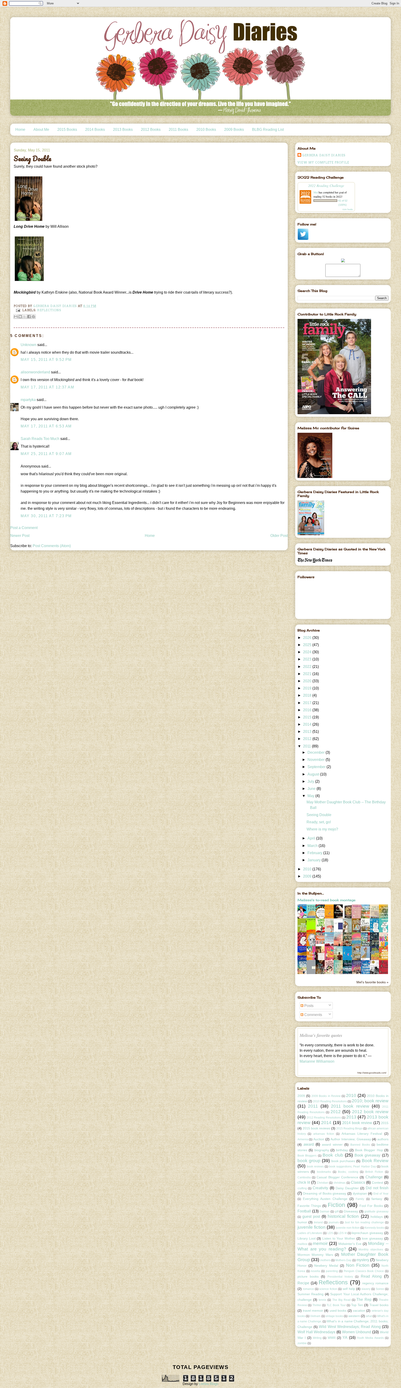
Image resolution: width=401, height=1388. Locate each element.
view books (347, 209)
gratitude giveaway (376, 1211)
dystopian (360, 1193)
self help (349, 1289)
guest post (311, 1216)
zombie (302, 1343)
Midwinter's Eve (350, 1244)
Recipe (303, 1283)
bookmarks (324, 1171)
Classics (358, 1182)
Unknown (28, 345)
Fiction (336, 1205)
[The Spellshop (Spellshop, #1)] (348, 918)
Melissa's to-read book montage (327, 900)
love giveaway (372, 1238)
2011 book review (350, 1106)
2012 (307, 739)
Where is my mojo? (322, 829)
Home (20, 129)
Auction (318, 1139)
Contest (377, 1182)
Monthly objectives (371, 1249)
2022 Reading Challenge (326, 185)
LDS (330, 1233)
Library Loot (307, 1238)
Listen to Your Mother (338, 1238)
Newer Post (19, 536)
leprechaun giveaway (367, 1233)
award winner (332, 1144)
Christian (322, 1182)
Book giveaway (368, 1155)
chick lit (304, 1182)
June (312, 789)
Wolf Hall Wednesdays (316, 1332)
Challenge (374, 1177)
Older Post (279, 536)
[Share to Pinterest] (33, 316)
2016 (307, 710)
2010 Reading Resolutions (330, 1101)
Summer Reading (310, 1294)
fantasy (377, 1199)
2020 (307, 681)
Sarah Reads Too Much (40, 439)
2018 (307, 695)
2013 (307, 732)
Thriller (316, 1305)
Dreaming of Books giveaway (324, 1193)
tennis (322, 1299)
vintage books (334, 1316)
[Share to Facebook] (29, 316)
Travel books (378, 1305)
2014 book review (357, 1123)
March (313, 846)
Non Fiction (358, 1265)
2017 (307, 703)
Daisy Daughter (347, 1188)
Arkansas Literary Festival (362, 1133)
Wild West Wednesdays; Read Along (350, 1327)
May (311, 796)
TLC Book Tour (336, 1305)
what (369, 1316)
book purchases (343, 1161)
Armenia (303, 1139)
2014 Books (95, 129)
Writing (317, 1338)
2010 (307, 869)
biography (321, 1150)
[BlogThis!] (20, 316)
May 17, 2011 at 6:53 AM (46, 426)
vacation (359, 1310)
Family (360, 1199)
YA (345, 1338)
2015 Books (67, 129)
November (316, 760)
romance (308, 1289)
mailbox (302, 1244)
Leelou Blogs (208, 1384)
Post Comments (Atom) (52, 546)
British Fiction (374, 1171)
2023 (307, 659)
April (311, 838)
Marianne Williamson (317, 1061)
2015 (307, 717)
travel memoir (313, 1310)
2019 (307, 688)
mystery (362, 1260)
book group (309, 1160)
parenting (332, 1271)
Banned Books (360, 1144)
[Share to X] (24, 316)
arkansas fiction (323, 1133)
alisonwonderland (35, 372)
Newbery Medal (326, 1265)
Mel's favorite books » (372, 982)
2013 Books (123, 129)
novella (315, 1271)
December (316, 752)
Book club (333, 1155)
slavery (365, 1289)
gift (337, 1211)
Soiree (380, 1289)
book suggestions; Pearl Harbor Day (352, 1166)
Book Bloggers (307, 1155)
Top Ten (357, 1305)
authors (382, 1139)
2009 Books (234, 129)
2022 (307, 667)
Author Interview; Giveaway (350, 1139)
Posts (308, 1006)
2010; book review (370, 1100)
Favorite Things (309, 1206)
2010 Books (206, 129)
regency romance (375, 1283)
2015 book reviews (316, 1128)
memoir (320, 1243)
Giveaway (351, 1211)
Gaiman (325, 1211)
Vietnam (315, 1316)
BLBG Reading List (268, 129)
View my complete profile (323, 162)
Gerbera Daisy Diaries (324, 155)
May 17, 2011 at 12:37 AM (47, 387)
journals (334, 1222)
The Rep (363, 1299)
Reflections (49, 310)
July (311, 781)
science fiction (328, 1289)
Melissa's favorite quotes (321, 1035)
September (317, 767)
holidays (377, 1216)
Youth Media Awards (370, 1338)
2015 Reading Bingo (349, 1128)
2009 (307, 876)
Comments (312, 1015)
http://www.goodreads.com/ (371, 1072)
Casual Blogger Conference (337, 1177)
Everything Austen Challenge (325, 1199)
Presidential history (340, 1276)
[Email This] (15, 316)
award (309, 1144)
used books (338, 1310)
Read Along (371, 1276)
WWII (332, 1338)
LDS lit (342, 1233)
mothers (325, 1260)
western (354, 1316)
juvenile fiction (312, 1227)
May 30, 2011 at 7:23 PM (46, 516)
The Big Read (341, 1299)
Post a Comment (24, 528)
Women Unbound (356, 1332)
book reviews (315, 1166)
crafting (302, 1188)
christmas (339, 1182)
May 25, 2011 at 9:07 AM (46, 454)
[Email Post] (18, 310)
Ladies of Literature (310, 1233)
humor (302, 1222)
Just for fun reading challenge (364, 1222)
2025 (307, 645)
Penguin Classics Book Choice (364, 1271)
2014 (307, 724)
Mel (316, 192)
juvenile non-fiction (348, 1227)
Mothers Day (343, 1260)
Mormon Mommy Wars (315, 1255)
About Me (41, 129)
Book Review (375, 1160)
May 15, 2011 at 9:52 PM (46, 360)
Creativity (320, 1188)
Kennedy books (374, 1227)
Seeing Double (319, 815)
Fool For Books (371, 1206)
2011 (307, 746)
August (313, 774)
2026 (307, 638)
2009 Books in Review (326, 1096)
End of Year (380, 1193)
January (314, 860)
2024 (307, 652)
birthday (342, 1150)
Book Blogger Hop (369, 1150)
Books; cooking (348, 1171)
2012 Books (151, 129)
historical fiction (343, 1216)
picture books (308, 1276)
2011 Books (178, 129)
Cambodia (304, 1177)
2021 (307, 674)
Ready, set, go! (319, 822)
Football (304, 1211)
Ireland (318, 1222)
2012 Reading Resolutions (324, 1117)
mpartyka (28, 400)
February (315, 853)
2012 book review (370, 1111)
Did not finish (377, 1188)
